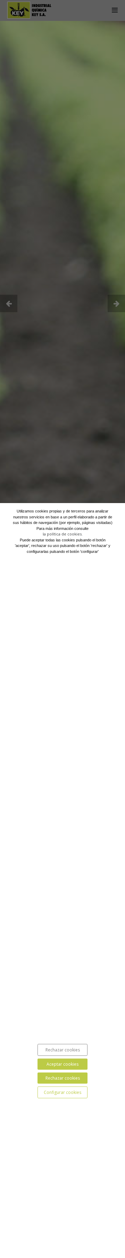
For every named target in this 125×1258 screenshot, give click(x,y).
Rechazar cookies (62, 1049)
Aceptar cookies (62, 1064)
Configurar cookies (62, 1092)
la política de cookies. (63, 534)
